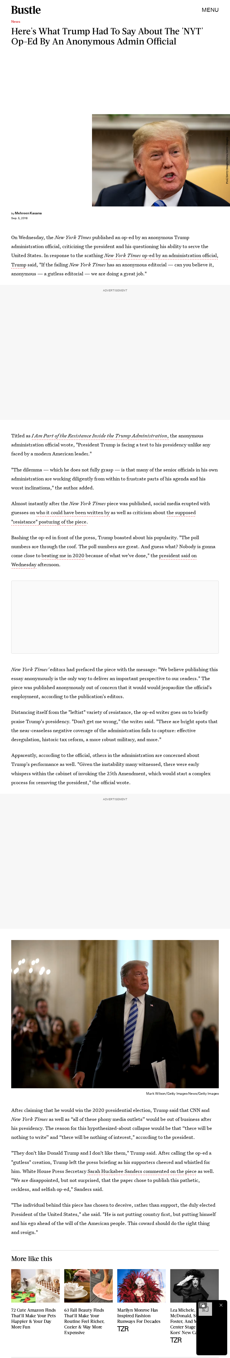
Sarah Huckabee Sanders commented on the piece (142, 1171)
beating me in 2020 (63, 555)
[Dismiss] (221, 1305)
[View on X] (115, 617)
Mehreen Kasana (28, 213)
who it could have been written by (73, 512)
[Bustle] (26, 10)
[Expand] (202, 1305)
